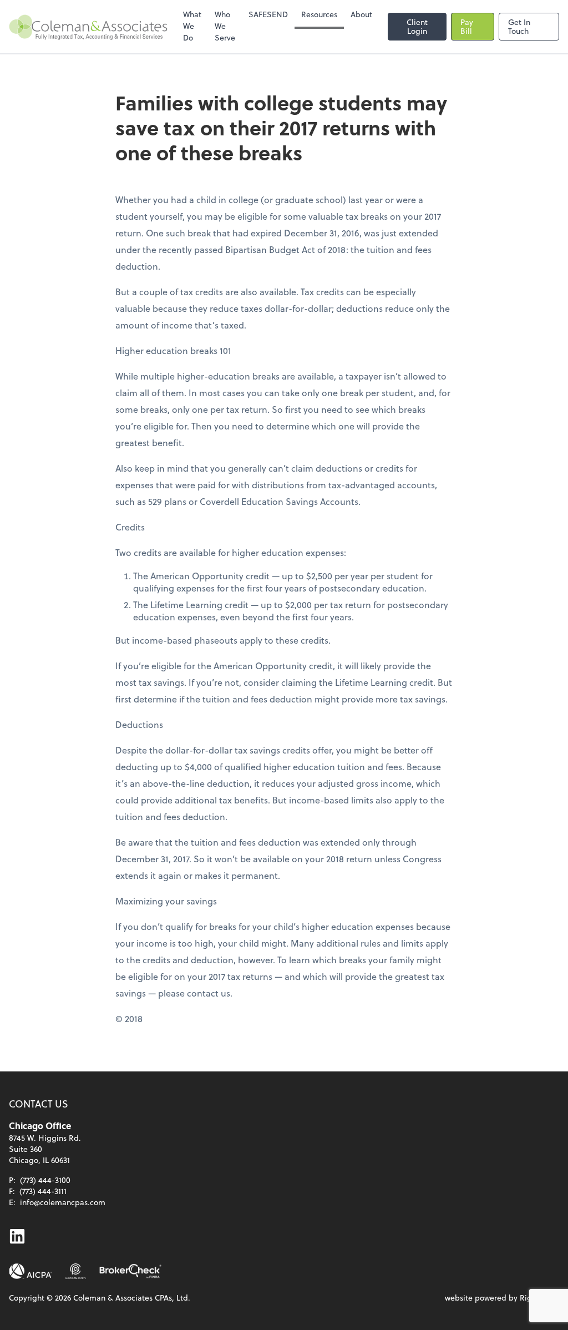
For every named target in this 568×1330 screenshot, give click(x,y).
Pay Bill (466, 26)
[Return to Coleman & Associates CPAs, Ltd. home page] (88, 26)
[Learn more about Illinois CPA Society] (75, 1271)
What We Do (192, 25)
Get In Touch (519, 26)
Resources (319, 14)
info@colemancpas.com (62, 1202)
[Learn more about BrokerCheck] (130, 1271)
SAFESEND (268, 14)
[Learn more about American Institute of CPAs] (30, 1271)
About (361, 14)
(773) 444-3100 (45, 1180)
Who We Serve (225, 25)
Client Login (417, 26)
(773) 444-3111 (43, 1191)
